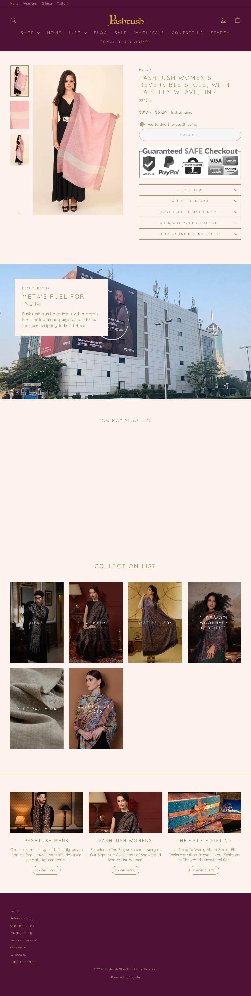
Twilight (62, 3)
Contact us (18, 954)
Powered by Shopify (125, 977)
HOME (54, 32)
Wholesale (149, 32)
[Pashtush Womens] (125, 812)
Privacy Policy (21, 933)
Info (76, 32)
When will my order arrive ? (190, 223)
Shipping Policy (22, 925)
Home (144, 69)
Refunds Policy (21, 918)
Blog (100, 32)
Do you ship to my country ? (190, 212)
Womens (30, 3)
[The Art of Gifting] (204, 812)
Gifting (47, 3)
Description (190, 190)
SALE (121, 32)
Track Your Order (125, 41)
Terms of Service (23, 940)
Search (220, 32)
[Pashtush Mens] (46, 812)
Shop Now (46, 870)
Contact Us (187, 32)
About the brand (190, 201)
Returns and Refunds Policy (190, 234)
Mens (14, 3)
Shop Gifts (204, 870)
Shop (28, 32)
